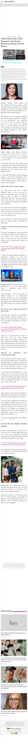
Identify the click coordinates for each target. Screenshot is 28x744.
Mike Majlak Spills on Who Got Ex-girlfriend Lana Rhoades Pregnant (9, 51)
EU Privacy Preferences (10, 725)
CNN (9, 567)
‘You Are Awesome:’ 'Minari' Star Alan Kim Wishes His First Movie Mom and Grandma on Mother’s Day (14, 660)
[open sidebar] (2, 1)
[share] (12, 51)
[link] (5, 51)
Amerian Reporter (8, 564)
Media (19, 36)
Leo (23, 567)
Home (9, 36)
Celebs (14, 36)
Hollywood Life (20, 564)
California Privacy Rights (19, 723)
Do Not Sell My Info (20, 725)
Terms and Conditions (10, 722)
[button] (26, 1)
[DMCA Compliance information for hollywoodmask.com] (14, 733)
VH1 (5, 567)
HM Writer (4, 68)
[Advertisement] (14, 20)
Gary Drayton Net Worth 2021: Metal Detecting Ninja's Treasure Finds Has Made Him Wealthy (14, 686)
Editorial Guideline (9, 723)
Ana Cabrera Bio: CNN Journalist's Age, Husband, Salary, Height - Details (13, 248)
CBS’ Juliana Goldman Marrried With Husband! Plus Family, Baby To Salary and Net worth (13, 329)
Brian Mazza (16, 567)
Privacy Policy (20, 722)
